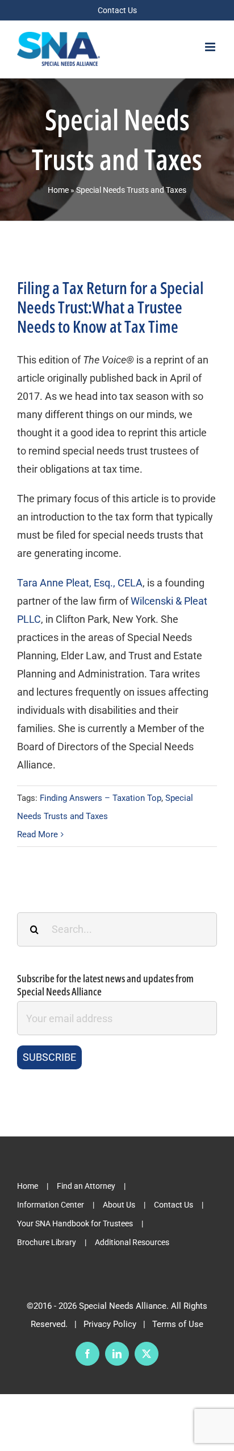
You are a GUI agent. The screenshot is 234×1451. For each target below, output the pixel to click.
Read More (37, 834)
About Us (119, 1204)
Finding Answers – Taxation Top (100, 798)
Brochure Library (46, 1242)
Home (58, 190)
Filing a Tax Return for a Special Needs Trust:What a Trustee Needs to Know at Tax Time (110, 307)
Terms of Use (177, 1324)
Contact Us (173, 1204)
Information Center (50, 1204)
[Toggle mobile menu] (211, 47)
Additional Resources (132, 1242)
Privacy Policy (109, 1324)
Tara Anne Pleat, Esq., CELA (80, 583)
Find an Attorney (86, 1185)
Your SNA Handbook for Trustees (75, 1223)
